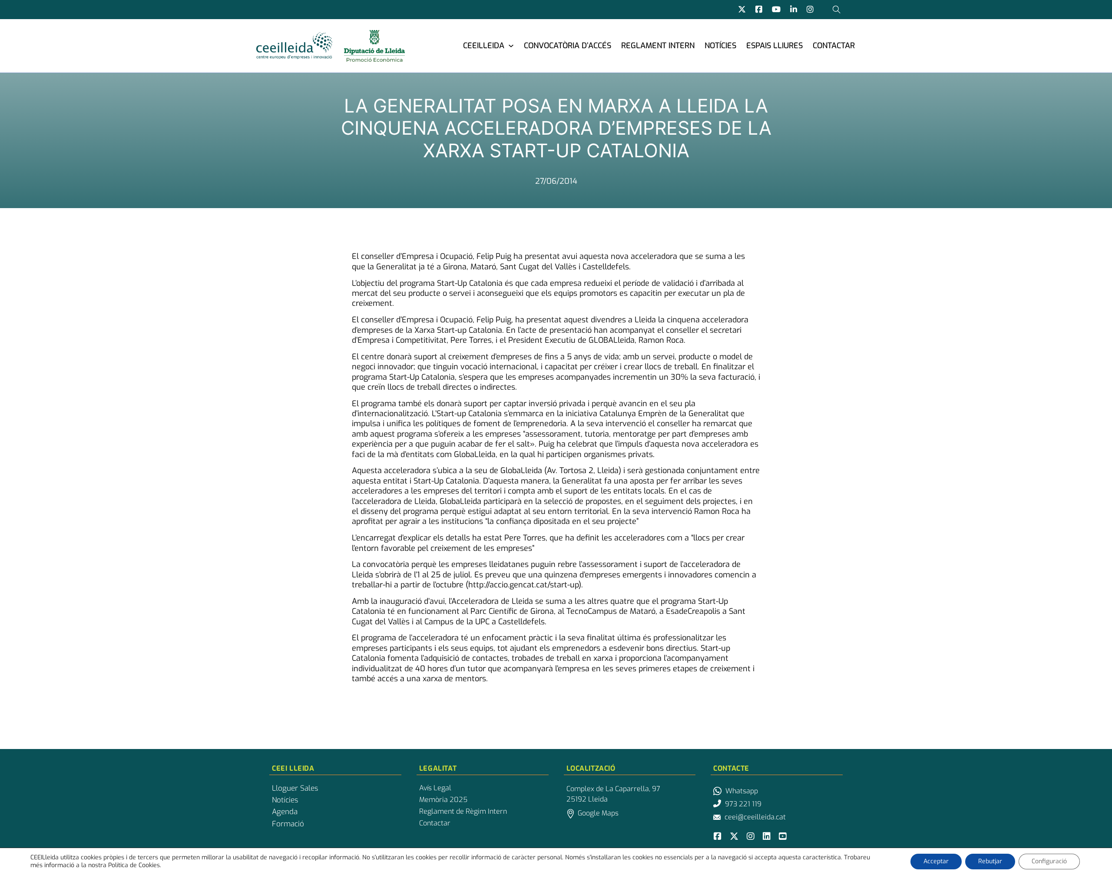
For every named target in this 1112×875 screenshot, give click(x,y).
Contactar (834, 45)
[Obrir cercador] (836, 9)
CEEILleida (483, 45)
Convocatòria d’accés (567, 45)
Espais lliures (774, 45)
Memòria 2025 (443, 799)
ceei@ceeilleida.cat (755, 817)
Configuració (1049, 861)
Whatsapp (741, 790)
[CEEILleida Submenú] (511, 45)
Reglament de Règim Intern (463, 811)
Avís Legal (435, 788)
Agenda (285, 812)
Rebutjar (990, 861)
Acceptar (936, 861)
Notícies (720, 45)
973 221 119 (743, 804)
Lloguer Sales (295, 788)
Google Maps (598, 813)
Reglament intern (658, 45)
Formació (288, 824)
